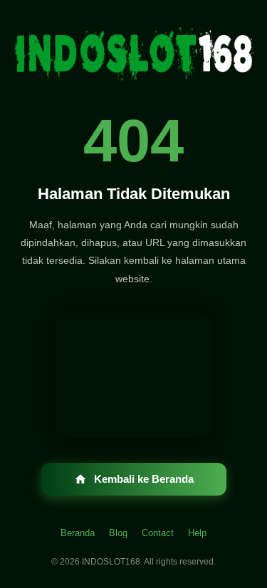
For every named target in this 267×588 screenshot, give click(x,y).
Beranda (78, 533)
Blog (118, 533)
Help (197, 533)
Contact (158, 533)
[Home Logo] (133, 56)
